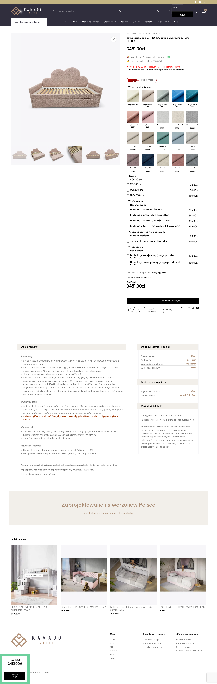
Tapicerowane (159, 308)
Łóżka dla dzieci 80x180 (163, 310)
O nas (112, 643)
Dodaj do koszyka (172, 301)
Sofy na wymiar (183, 647)
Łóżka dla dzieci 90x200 (145, 312)
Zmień (182, 15)
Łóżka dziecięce (144, 33)
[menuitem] (65, 22)
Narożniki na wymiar (185, 643)
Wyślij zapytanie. (159, 272)
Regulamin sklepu (151, 639)
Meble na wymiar (184, 639)
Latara (46, 672)
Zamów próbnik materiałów (139, 277)
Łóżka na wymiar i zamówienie (190, 651)
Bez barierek (138, 308)
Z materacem (157, 33)
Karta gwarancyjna (152, 643)
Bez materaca (148, 308)
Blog (112, 654)
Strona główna (131, 33)
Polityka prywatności (152, 647)
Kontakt (113, 658)
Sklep (112, 647)
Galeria (113, 651)
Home (112, 639)
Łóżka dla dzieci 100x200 (145, 310)
